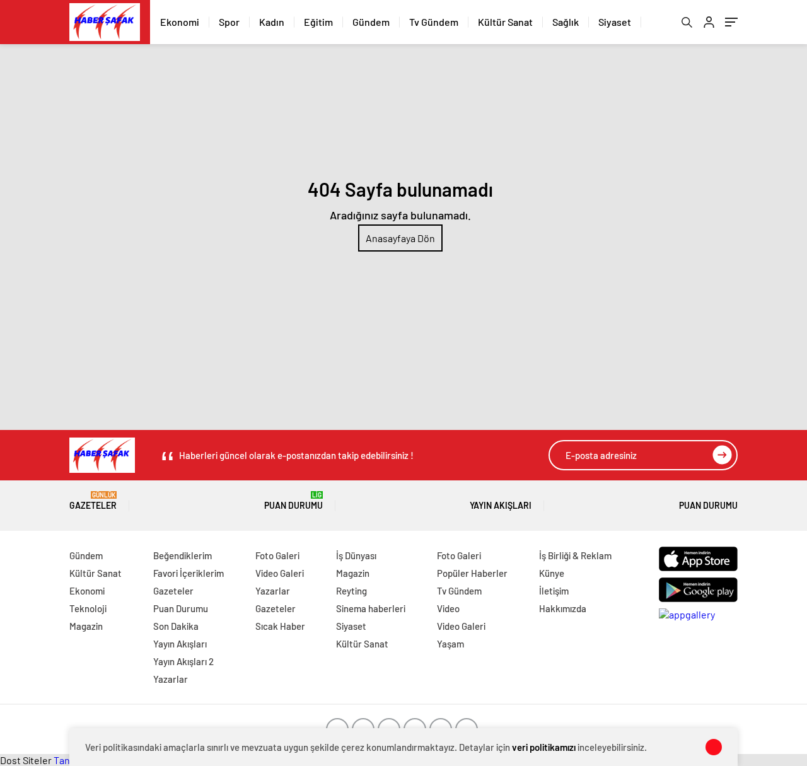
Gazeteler (93, 501)
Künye (551, 573)
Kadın (271, 22)
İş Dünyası (356, 555)
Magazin (86, 626)
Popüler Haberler (472, 573)
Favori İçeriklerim (188, 573)
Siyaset (614, 22)
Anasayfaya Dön (400, 238)
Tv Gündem (433, 22)
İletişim (554, 590)
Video (448, 608)
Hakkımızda (562, 608)
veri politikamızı (544, 747)
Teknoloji (88, 608)
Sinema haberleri (370, 608)
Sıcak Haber (280, 626)
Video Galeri (279, 573)
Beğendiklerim (182, 555)
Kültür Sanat (505, 22)
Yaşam (450, 643)
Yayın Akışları (500, 505)
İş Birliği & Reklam (575, 555)
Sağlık (565, 22)
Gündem (371, 22)
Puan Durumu (293, 501)
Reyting (351, 590)
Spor (229, 22)
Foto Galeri (277, 555)
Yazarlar (170, 679)
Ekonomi (179, 22)
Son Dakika (176, 626)
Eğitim (318, 22)
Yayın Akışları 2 (183, 661)
